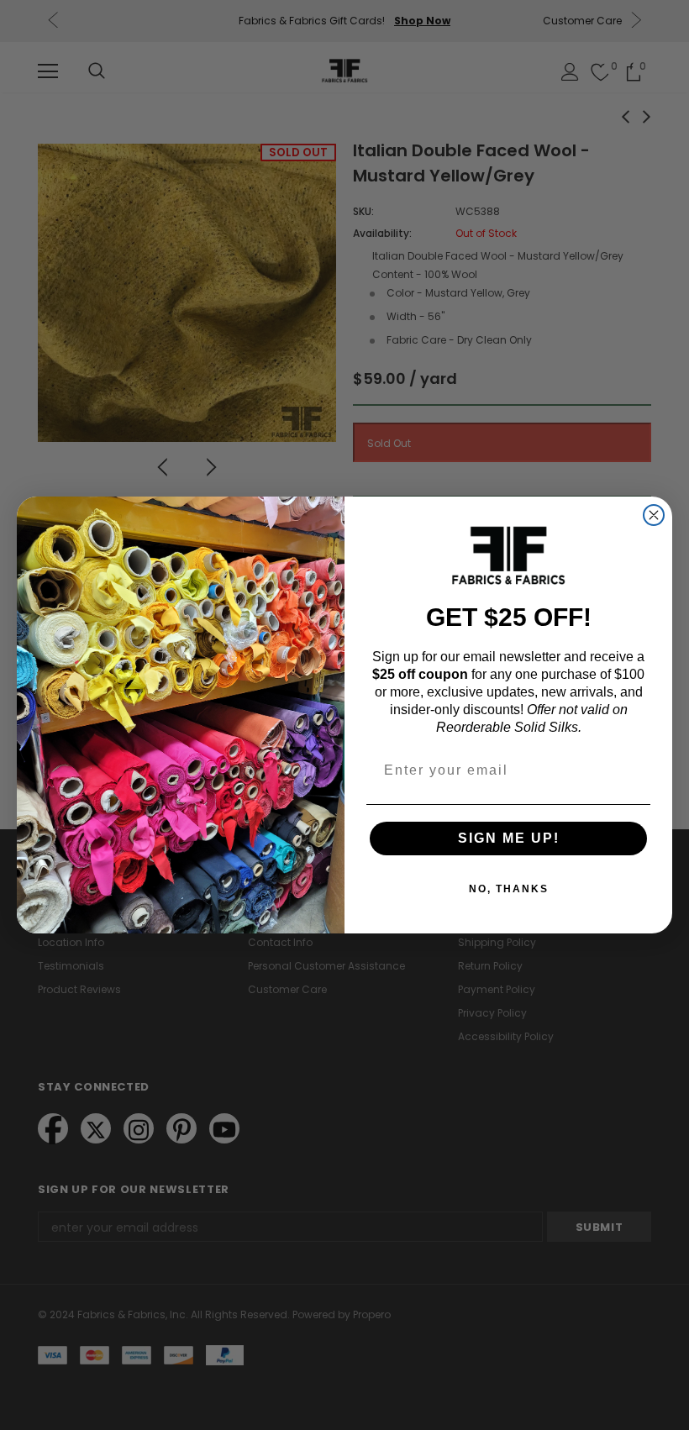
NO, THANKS (509, 889)
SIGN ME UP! (509, 838)
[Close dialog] (654, 515)
